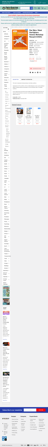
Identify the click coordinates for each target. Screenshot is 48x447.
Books (4, 31)
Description (15, 79)
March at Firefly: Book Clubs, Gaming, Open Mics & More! (6, 351)
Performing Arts (6, 213)
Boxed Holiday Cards (5, 58)
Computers (6, 68)
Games (5, 152)
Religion (6, 231)
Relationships (7, 228)
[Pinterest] (40, 72)
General (6, 99)
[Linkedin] (38, 72)
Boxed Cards (5, 53)
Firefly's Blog (14, 432)
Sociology (6, 243)
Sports (5, 246)
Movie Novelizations (7, 111)
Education (6, 77)
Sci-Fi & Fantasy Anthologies (7, 141)
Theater (6, 253)
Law (5, 184)
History (5, 166)
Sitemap (13, 434)
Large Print (5, 181)
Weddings (6, 265)
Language (6, 178)
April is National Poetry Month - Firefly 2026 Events (6, 320)
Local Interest (6, 194)
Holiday (5, 168)
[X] (6, 440)
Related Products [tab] (16, 104)
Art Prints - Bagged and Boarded (6, 45)
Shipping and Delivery (28, 12)
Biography (6, 50)
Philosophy (6, 219)
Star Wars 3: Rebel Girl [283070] (37, 116)
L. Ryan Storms (42, 428)
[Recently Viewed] (35, 8)
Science (6, 233)
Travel (5, 258)
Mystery (6, 113)
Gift (5, 157)
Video (5, 260)
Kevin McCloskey (33, 427)
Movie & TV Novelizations (7, 107)
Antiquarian (6, 36)
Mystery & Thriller (6, 117)
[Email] (33, 72)
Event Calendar (17, 12)
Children (6, 64)
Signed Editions (6, 240)
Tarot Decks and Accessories (7, 250)
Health (5, 163)
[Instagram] (6, 437)
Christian (7, 94)
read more (5, 339)
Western (6, 146)
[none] (20, 39)
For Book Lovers (5, 279)
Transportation (7, 256)
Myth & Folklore (6, 207)
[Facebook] (30, 72)
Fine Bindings (6, 149)
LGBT (6, 103)
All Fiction (6, 92)
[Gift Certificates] (39, 8)
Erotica (6, 96)
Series (7, 136)
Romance (7, 120)
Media (5, 199)
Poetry (5, 221)
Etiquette (6, 82)
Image (5, 175)
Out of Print (32, 422)
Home (5, 171)
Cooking (6, 71)
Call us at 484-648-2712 (6, 433)
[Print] (35, 72)
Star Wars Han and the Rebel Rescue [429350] (20, 117)
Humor (5, 173)
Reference (6, 226)
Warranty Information (26, 79)
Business (6, 61)
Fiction (5, 88)
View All (40, 430)
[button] (6, 291)
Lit (4, 186)
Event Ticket (5, 85)
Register (44, 2)
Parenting (6, 210)
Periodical (6, 216)
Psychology (6, 223)
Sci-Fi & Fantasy (6, 126)
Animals (6, 268)
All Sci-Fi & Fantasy (7, 130)
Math (5, 197)
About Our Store (6, 12)
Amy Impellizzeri (33, 429)
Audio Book (5, 270)
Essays (5, 79)
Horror (6, 101)
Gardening (6, 155)
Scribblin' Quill (33, 424)
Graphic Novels (6, 160)
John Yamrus (41, 422)
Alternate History (8, 134)
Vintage (6, 144)
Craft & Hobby (5, 74)
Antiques (6, 38)
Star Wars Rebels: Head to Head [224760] (28, 116)
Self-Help (5, 236)
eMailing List (14, 430)
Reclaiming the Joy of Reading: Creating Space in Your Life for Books (6, 382)
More (36, 12)
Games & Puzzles (5, 273)
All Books (6, 33)
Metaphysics (7, 201)
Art (5, 41)
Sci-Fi (6, 123)
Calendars (5, 276)
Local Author (5, 190)
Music (5, 204)
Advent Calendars (5, 283)
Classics (6, 66)
